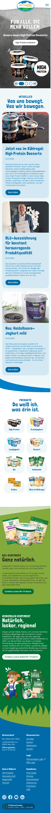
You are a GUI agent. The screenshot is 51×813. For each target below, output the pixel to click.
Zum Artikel (13, 192)
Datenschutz (31, 783)
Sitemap (29, 776)
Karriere (29, 742)
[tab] (21, 83)
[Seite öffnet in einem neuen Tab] (4, 797)
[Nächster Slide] (34, 83)
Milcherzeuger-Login (34, 759)
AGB (28, 789)
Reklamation (31, 745)
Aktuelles (30, 739)
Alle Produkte (7, 773)
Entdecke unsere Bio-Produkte (18, 591)
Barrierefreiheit (32, 779)
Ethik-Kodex (31, 773)
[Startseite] (25, 6)
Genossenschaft (9, 776)
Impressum (31, 786)
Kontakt (29, 749)
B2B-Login (30, 762)
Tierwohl (5, 783)
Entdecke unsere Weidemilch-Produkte (21, 656)
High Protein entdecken (25, 42)
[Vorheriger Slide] (16, 83)
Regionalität (7, 779)
